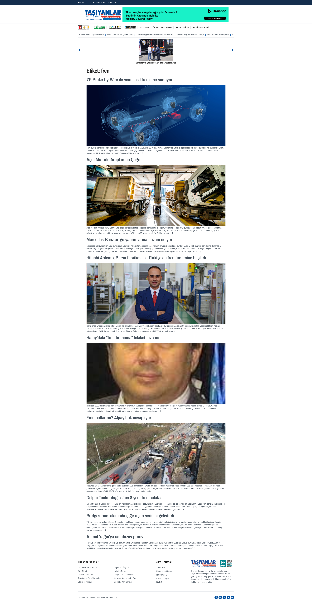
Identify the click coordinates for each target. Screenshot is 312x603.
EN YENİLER (184, 27)
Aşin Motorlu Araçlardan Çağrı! (114, 159)
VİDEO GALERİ (202, 27)
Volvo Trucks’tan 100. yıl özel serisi (90, 35)
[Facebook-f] (216, 597)
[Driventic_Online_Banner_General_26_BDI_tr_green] (175, 22)
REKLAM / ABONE (164, 27)
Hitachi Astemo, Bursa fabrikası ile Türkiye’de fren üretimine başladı (146, 258)
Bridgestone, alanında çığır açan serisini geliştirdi (130, 515)
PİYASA (145, 27)
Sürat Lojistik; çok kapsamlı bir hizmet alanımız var (124, 35)
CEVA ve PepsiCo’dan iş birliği (188, 35)
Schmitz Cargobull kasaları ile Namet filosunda (156, 62)
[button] (79, 49)
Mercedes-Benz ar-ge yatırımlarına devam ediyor (129, 239)
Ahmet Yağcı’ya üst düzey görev (115, 536)
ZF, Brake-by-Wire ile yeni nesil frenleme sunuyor (129, 79)
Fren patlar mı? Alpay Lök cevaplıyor (119, 417)
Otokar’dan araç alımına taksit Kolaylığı (160, 35)
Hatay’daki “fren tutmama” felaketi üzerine (123, 337)
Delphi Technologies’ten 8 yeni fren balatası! (126, 497)
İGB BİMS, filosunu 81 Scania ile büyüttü (217, 35)
